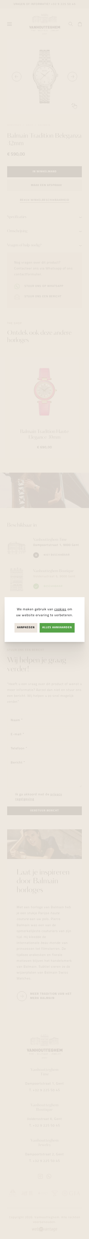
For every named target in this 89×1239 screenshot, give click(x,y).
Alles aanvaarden (57, 627)
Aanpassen (26, 627)
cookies (60, 609)
